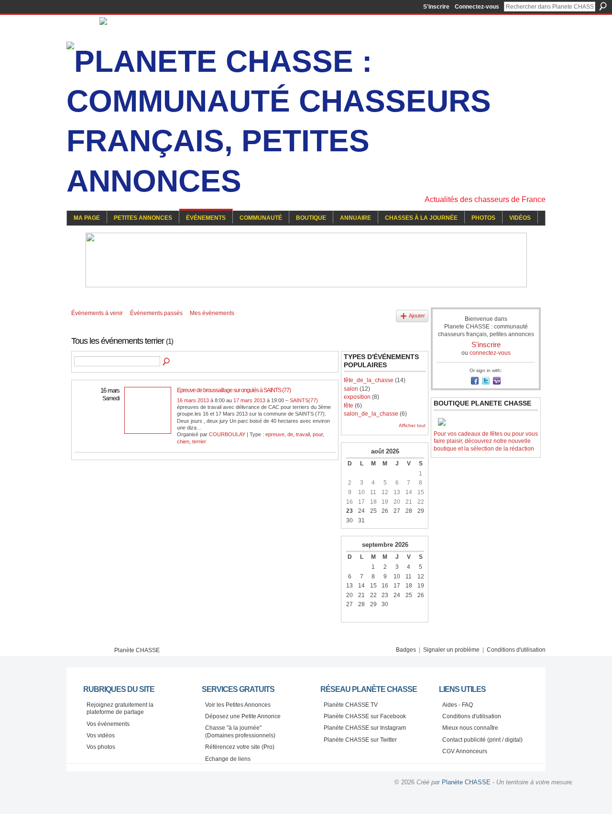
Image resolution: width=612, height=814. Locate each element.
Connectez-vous (477, 6)
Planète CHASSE (137, 650)
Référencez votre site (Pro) (239, 747)
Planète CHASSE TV (351, 704)
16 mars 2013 (193, 400)
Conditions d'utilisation (516, 649)
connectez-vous (490, 353)
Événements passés (156, 313)
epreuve (274, 434)
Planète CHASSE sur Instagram (365, 727)
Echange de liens (228, 759)
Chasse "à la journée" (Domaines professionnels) (240, 731)
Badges (406, 649)
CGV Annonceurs (464, 751)
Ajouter (417, 315)
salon (351, 388)
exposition (357, 397)
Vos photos (101, 747)
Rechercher (603, 6)
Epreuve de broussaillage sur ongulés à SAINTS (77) (234, 390)
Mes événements (212, 313)
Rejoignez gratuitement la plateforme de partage (120, 708)
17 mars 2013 (249, 400)
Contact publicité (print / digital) (482, 739)
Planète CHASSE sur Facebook (365, 716)
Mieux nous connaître (470, 727)
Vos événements (108, 724)
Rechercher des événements (167, 362)
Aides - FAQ (457, 704)
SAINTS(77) (304, 400)
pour (318, 434)
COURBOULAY (227, 434)
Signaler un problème (451, 649)
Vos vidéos (101, 735)
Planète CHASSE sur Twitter (360, 739)
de (290, 434)
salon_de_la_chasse (371, 413)
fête (348, 405)
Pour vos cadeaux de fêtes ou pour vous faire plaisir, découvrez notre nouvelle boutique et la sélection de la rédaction (486, 441)
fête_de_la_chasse (368, 380)
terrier (199, 441)
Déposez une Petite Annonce (243, 716)
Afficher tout (412, 425)
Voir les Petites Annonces (238, 704)
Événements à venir (97, 313)
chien (183, 441)
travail (303, 434)
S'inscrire (436, 6)
